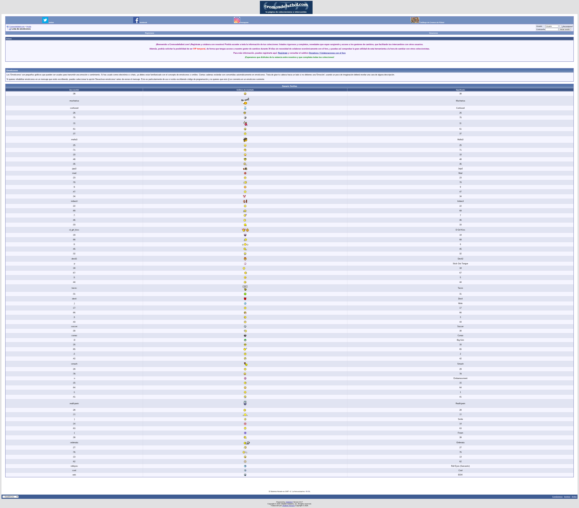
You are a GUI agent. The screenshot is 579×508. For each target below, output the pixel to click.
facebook (143, 22)
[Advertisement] (289, 65)
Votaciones (433, 33)
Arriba (574, 497)
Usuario (539, 26)
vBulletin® (289, 502)
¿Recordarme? (567, 26)
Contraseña (540, 29)
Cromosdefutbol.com (17, 26)
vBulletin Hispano (288, 505)
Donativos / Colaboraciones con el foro (327, 53)
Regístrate (282, 53)
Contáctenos (557, 497)
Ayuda (28, 26)
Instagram (244, 22)
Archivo (567, 497)
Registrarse (149, 33)
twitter (51, 22)
